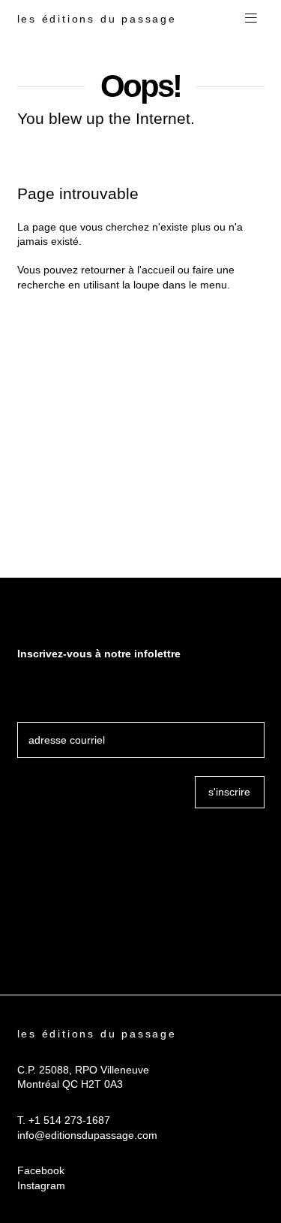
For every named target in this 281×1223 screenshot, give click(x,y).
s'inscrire (229, 792)
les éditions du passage (97, 19)
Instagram (41, 1185)
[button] (251, 19)
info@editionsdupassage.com (87, 1135)
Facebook (40, 1170)
